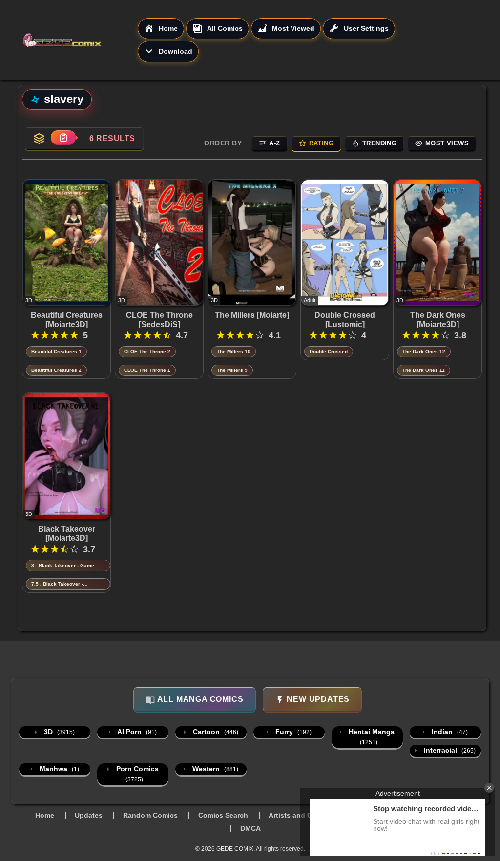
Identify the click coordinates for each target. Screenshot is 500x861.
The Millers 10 (233, 351)
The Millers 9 (232, 370)
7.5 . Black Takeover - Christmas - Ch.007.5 (57, 584)
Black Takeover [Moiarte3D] (66, 533)
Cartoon (214, 732)
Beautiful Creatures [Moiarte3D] (67, 319)
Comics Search (223, 815)
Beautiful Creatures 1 (56, 351)
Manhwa (58, 769)
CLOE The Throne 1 (147, 370)
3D (58, 732)
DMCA (250, 828)
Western (214, 769)
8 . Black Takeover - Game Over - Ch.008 (62, 566)
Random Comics (150, 815)
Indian (449, 732)
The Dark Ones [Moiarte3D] (437, 319)
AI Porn (136, 732)
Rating (321, 143)
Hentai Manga (371, 737)
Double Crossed (329, 351)
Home (44, 815)
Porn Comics (136, 774)
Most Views (447, 143)
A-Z (274, 143)
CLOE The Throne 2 (147, 351)
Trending (379, 143)
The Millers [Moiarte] (252, 315)
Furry (292, 732)
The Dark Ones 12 (423, 351)
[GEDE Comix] (80, 40)
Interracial (449, 750)
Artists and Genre (298, 815)
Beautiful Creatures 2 (56, 370)
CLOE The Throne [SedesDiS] (159, 319)
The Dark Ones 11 (423, 370)
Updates (89, 815)
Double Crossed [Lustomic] (344, 319)
